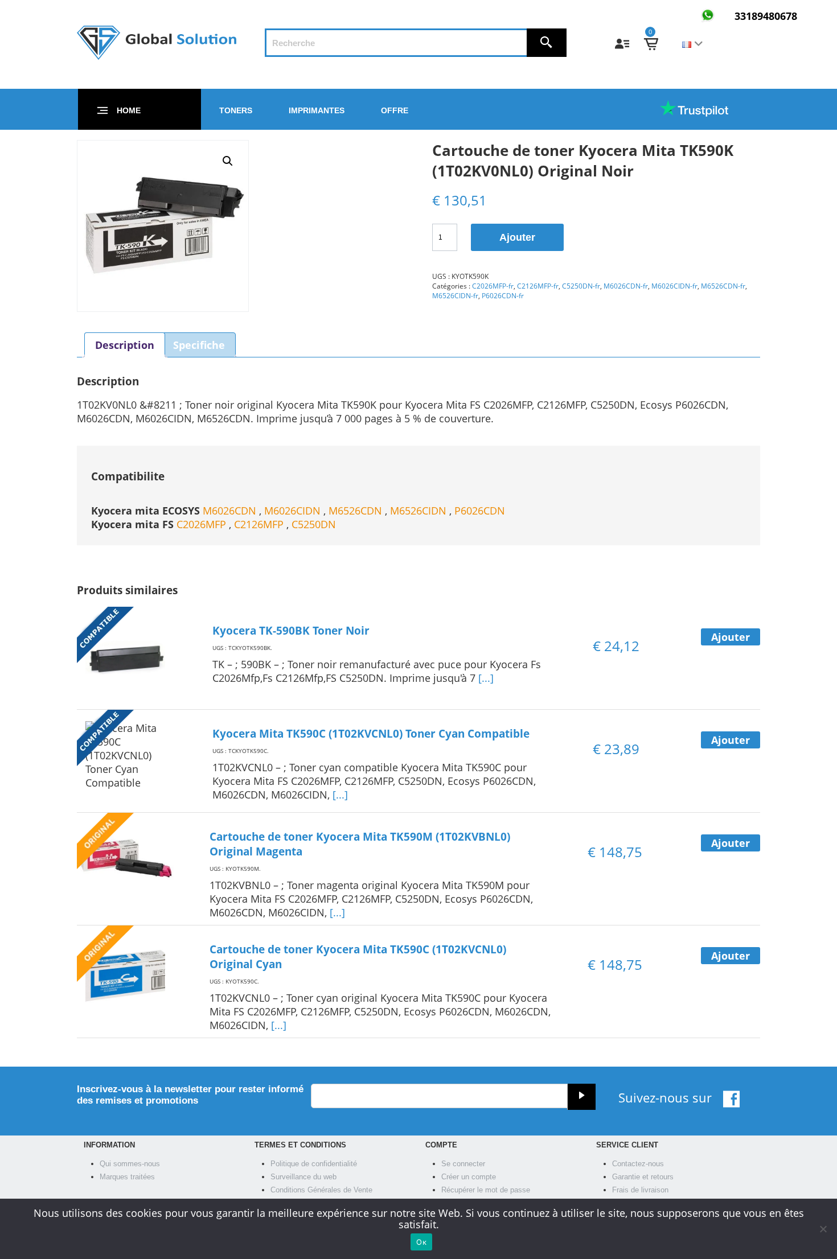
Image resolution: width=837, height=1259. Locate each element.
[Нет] (822, 1229)
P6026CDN (479, 510)
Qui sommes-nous (130, 1163)
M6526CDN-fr (723, 286)
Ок (421, 1241)
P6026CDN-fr (503, 296)
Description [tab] (124, 345)
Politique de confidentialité (313, 1163)
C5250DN (314, 524)
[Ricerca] (547, 42)
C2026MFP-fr (493, 286)
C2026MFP (203, 524)
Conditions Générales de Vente (321, 1190)
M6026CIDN (293, 510)
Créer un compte (468, 1176)
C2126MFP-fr (538, 286)
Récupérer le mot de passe (485, 1190)
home (129, 110)
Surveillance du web (303, 1176)
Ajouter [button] (730, 637)
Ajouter (517, 237)
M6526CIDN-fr (455, 296)
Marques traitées (127, 1176)
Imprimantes (316, 110)
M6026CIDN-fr (674, 286)
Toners (235, 110)
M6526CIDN (419, 510)
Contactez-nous (638, 1163)
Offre (394, 110)
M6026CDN (231, 510)
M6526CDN (357, 510)
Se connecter (463, 1163)
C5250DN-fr (581, 286)
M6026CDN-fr (626, 286)
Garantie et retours (643, 1176)
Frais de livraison (640, 1190)
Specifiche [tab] (199, 345)
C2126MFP (260, 524)
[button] (228, 161)
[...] (486, 678)
